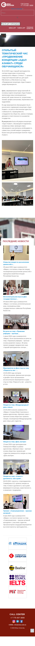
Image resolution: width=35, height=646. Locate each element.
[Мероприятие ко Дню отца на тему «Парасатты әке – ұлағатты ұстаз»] (16, 358)
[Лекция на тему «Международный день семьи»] (16, 395)
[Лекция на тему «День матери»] (16, 432)
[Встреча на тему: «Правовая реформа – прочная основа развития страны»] (16, 322)
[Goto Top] (32, 631)
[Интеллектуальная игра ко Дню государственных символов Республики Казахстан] (16, 287)
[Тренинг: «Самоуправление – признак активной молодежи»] (16, 501)
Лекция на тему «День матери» (14, 442)
